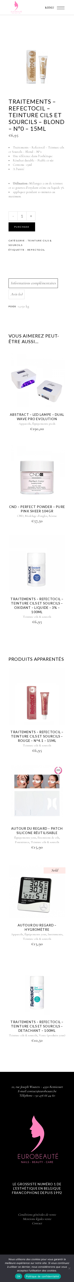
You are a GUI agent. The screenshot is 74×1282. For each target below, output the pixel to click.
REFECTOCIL (36, 249)
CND (20, 516)
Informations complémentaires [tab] (33, 283)
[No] (69, 1268)
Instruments (55, 934)
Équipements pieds (43, 424)
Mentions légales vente (37, 1219)
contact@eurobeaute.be (41, 1091)
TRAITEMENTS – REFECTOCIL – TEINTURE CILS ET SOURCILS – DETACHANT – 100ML (36, 1026)
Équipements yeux (25, 837)
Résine (53, 516)
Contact (37, 1223)
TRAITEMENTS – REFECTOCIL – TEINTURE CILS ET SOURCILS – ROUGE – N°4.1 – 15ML (36, 736)
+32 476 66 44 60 (44, 1095)
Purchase (21, 226)
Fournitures (22, 842)
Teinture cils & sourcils (37, 617)
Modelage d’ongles (36, 516)
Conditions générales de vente (37, 1215)
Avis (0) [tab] (16, 294)
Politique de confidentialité (42, 1276)
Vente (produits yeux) (52, 1035)
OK (18, 1276)
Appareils (25, 424)
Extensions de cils (48, 837)
